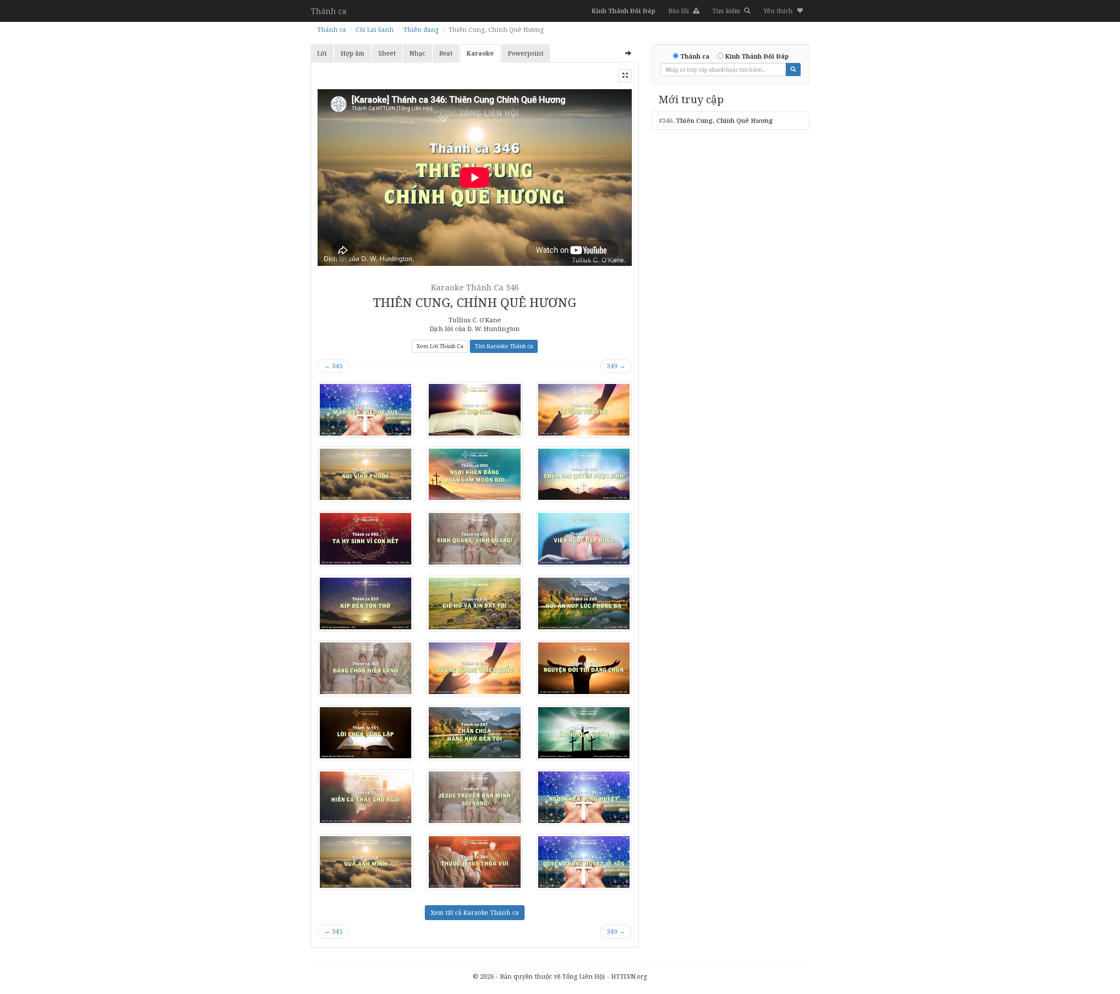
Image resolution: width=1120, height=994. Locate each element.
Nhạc (417, 53)
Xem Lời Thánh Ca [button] (439, 346)
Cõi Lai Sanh (375, 29)
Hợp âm (352, 53)
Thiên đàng (421, 29)
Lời (322, 53)
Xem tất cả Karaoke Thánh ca (474, 912)
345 (333, 366)
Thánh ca (328, 11)
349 (616, 366)
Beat (445, 53)
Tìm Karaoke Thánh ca (504, 346)
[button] (783, 11)
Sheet (387, 53)
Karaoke (480, 53)
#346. (716, 120)
